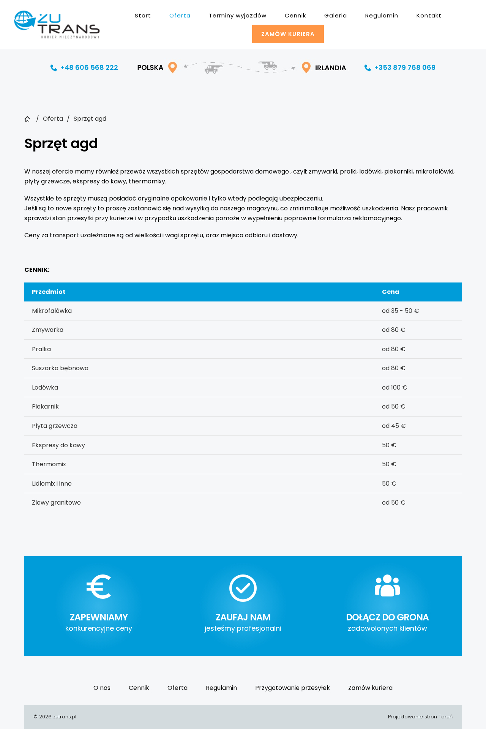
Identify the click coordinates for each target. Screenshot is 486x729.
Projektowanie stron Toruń (420, 716)
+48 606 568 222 (84, 67)
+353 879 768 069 (400, 67)
